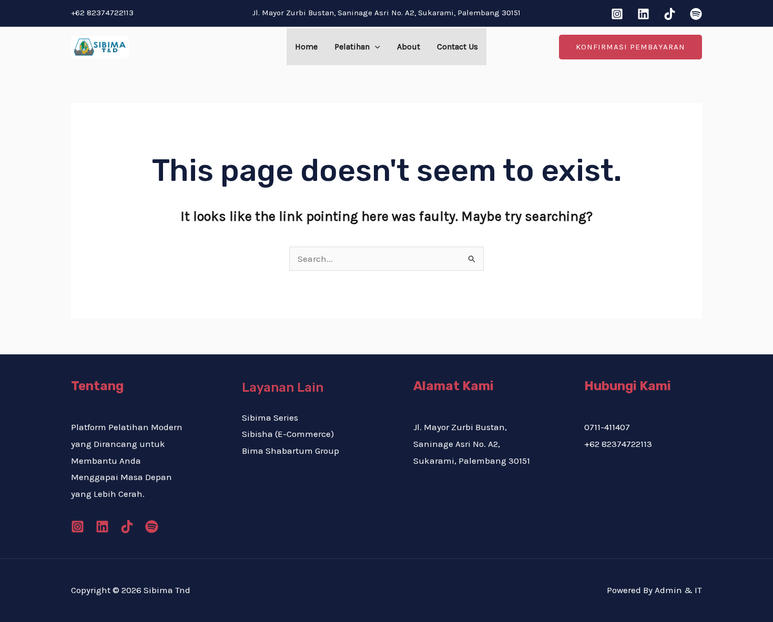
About (408, 47)
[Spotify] (696, 14)
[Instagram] (617, 14)
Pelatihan (352, 47)
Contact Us (457, 47)
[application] (375, 46)
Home (306, 47)
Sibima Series (270, 417)
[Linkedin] (643, 14)
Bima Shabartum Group (290, 450)
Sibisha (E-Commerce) (288, 434)
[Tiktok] (670, 14)
